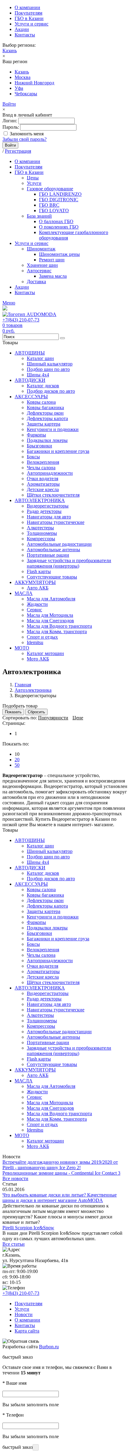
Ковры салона (41, 402)
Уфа (19, 88)
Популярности (53, 717)
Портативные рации (48, 555)
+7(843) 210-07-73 (20, 319)
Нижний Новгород (34, 82)
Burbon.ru (49, 1346)
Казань (9, 50)
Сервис (34, 609)
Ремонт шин (52, 259)
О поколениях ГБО (59, 226)
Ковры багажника (45, 407)
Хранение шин (42, 265)
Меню (8, 302)
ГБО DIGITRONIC (58, 199)
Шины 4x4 (38, 374)
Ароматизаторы (43, 484)
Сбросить (36, 712)
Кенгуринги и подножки (53, 429)
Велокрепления (43, 462)
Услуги (34, 183)
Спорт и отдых (42, 637)
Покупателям (28, 12)
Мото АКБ (38, 658)
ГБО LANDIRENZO (60, 194)
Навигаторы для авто (49, 516)
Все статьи (13, 1244)
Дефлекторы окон (45, 413)
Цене (78, 717)
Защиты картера (43, 423)
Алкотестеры (40, 527)
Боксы (33, 456)
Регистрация (18, 151)
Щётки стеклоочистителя (53, 494)
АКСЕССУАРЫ (31, 396)
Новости (24, 1314)
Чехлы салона (41, 467)
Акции (22, 29)
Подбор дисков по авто (51, 391)
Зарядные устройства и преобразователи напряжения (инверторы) (69, 563)
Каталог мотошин (45, 653)
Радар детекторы (44, 511)
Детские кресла (43, 489)
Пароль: (10, 127)
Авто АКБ (37, 587)
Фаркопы (36, 434)
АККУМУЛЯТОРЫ (35, 582)
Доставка (36, 281)
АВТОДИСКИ (30, 380)
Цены (33, 177)
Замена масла (53, 276)
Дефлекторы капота (47, 418)
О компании (27, 7)
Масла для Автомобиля (51, 598)
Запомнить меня (27, 133)
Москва (22, 77)
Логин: (9, 120)
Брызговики (39, 445)
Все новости (15, 1178)
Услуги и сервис (31, 23)
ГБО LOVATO (54, 210)
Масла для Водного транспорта (59, 626)
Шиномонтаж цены (59, 254)
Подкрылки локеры (47, 440)
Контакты (25, 34)
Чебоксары (26, 93)
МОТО (22, 647)
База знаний (39, 216)
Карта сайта (27, 1330)
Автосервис (39, 270)
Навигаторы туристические (55, 522)
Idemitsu (35, 642)
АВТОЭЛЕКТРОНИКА (40, 500)
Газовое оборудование (50, 188)
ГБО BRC (49, 205)
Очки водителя (42, 478)
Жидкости (37, 604)
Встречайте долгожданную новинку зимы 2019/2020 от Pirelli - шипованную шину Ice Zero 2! (60, 1164)
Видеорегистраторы (48, 505)
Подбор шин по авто (48, 369)
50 (17, 765)
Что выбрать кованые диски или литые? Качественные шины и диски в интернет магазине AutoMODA (59, 1197)
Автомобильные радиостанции (59, 544)
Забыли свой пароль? (24, 139)
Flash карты (39, 571)
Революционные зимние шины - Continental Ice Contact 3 (61, 1173)
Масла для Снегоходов (50, 620)
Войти (9, 104)
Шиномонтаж (41, 248)
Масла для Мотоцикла (50, 615)
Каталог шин (40, 358)
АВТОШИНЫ (30, 352)
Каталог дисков (43, 385)
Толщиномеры (42, 533)
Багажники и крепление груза (58, 451)
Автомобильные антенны (53, 549)
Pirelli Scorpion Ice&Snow (28, 1227)
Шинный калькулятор (50, 363)
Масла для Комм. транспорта (57, 631)
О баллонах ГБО (56, 221)
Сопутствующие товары (52, 576)
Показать (13, 712)
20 (17, 759)
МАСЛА (24, 593)
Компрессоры (41, 538)
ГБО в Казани (29, 18)
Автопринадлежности (50, 473)
